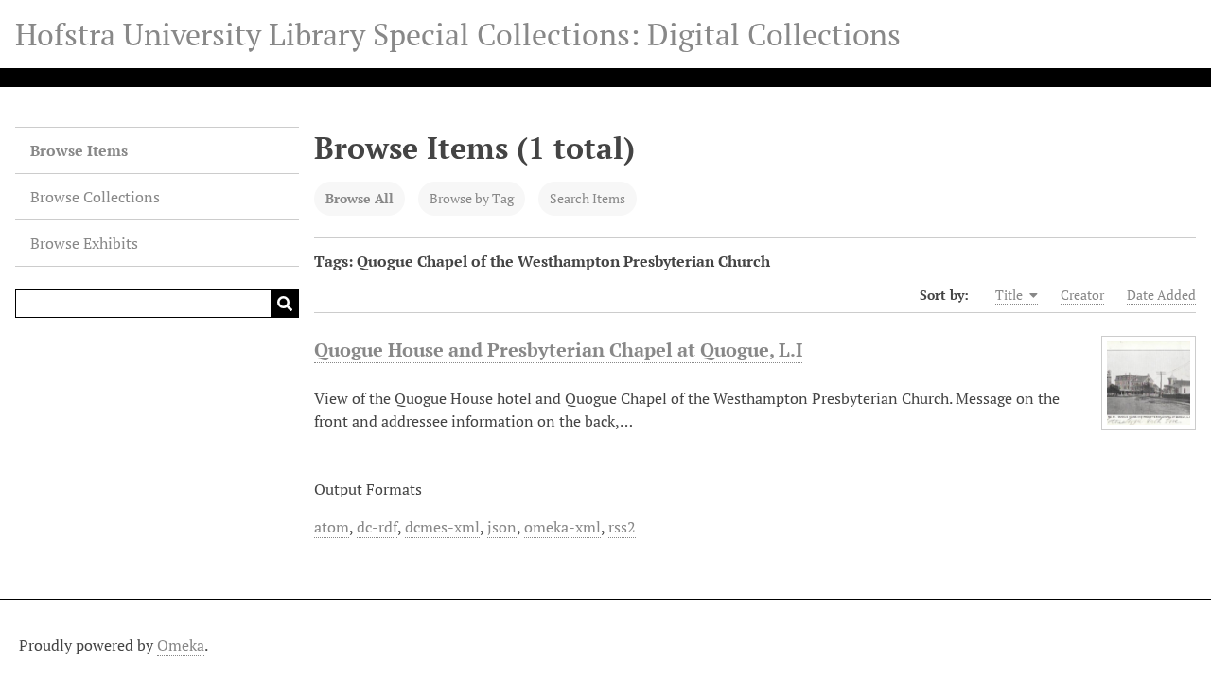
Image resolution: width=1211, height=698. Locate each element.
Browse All (359, 198)
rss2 (622, 526)
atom (331, 526)
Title (1010, 295)
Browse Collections (95, 196)
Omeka (180, 645)
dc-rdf (377, 526)
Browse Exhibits (84, 243)
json (502, 526)
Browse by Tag (472, 198)
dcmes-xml (442, 526)
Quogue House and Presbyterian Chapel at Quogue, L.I (558, 349)
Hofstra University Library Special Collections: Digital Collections (458, 34)
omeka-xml (562, 526)
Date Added (1161, 295)
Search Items (587, 198)
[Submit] (285, 303)
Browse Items (79, 150)
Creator (1082, 295)
